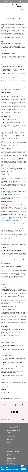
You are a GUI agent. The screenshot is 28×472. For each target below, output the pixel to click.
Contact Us (9, 444)
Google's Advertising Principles (10, 193)
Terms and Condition (11, 447)
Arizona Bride (9, 460)
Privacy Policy (9, 448)
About (8, 441)
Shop (8, 445)
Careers (8, 442)
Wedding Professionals (11, 435)
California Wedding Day (11, 462)
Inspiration (9, 432)
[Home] (14, 5)
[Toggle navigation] (2, 9)
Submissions (9, 453)
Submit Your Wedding (11, 436)
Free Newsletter (5, 419)
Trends (8, 433)
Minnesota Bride (10, 463)
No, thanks (23, 468)
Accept (22, 466)
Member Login (9, 456)
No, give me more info (9, 470)
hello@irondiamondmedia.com (17, 398)
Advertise (8, 454)
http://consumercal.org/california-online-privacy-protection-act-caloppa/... (13, 219)
